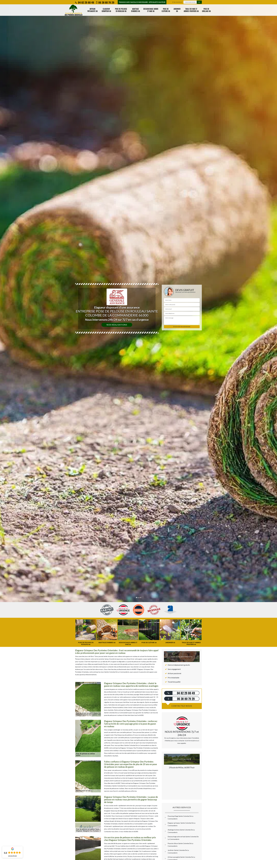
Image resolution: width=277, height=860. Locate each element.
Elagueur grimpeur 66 (106, 10)
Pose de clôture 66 (166, 10)
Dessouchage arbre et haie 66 (150, 10)
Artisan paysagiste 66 (92, 10)
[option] (138, 344)
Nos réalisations (117, 325)
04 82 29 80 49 (85, 2)
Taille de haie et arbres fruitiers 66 (191, 10)
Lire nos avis (12, 856)
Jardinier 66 (177, 10)
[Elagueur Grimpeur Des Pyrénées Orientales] (73, 10)
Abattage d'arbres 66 (135, 10)
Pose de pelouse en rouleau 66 (121, 10)
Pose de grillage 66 (206, 10)
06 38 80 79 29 (106, 2)
